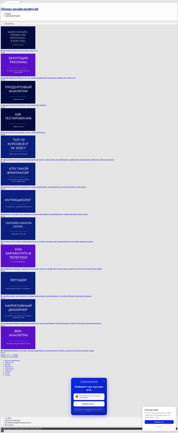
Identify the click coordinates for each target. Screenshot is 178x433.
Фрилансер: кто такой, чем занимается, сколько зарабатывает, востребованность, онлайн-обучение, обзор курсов (43, 187)
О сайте (8, 418)
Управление (9, 369)
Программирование (12, 361)
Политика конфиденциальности (18, 422)
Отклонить (159, 426)
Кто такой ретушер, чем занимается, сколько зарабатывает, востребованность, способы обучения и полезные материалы (46, 296)
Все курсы (9, 23)
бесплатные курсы (88, 395)
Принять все (159, 422)
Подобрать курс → (89, 404)
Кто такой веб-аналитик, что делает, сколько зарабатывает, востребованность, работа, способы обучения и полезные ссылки (47, 351)
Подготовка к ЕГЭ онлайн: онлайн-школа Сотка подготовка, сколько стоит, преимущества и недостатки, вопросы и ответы (47, 241)
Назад (3, 355)
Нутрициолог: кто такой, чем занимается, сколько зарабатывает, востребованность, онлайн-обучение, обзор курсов (44, 214)
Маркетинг (9, 367)
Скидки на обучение (12, 16)
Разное (7, 373)
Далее (15, 355)
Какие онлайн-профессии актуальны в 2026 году (19, 50)
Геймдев (8, 371)
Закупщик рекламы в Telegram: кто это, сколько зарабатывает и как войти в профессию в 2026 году (38, 78)
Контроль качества (12, 420)
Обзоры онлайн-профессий (19, 9)
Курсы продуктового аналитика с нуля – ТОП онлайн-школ (23, 132)
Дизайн (8, 365)
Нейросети (9, 363)
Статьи (7, 375)
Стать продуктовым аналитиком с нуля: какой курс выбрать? (23, 105)
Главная (8, 14)
